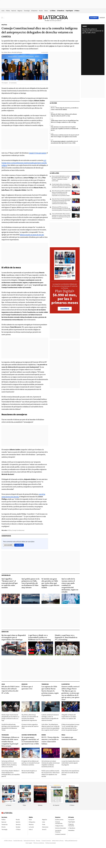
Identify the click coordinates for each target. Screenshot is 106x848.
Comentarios (13, 82)
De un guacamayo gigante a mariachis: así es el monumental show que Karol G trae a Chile (64, 142)
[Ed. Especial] (56, 803)
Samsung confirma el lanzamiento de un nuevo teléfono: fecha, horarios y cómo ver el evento (9, 763)
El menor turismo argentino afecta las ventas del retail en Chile (30, 726)
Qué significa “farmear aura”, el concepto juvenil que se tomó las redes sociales (10, 583)
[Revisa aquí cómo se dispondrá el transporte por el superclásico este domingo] (14, 648)
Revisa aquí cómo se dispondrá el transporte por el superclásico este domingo (14, 637)
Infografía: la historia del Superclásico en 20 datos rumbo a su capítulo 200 (69, 716)
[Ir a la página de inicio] (53, 17)
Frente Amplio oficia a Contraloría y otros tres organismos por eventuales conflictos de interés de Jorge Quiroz (61, 185)
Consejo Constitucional (18, 530)
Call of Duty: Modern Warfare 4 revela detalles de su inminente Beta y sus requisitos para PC (11, 773)
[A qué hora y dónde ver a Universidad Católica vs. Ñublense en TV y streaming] (40, 648)
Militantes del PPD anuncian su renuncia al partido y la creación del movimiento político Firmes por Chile (61, 208)
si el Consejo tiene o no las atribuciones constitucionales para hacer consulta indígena (24, 162)
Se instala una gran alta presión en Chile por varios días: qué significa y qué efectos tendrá (50, 583)
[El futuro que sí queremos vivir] (31, 706)
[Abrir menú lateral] (2, 17)
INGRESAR (102, 17)
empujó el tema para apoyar (37, 153)
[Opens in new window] (40, 803)
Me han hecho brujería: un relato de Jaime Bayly (29, 771)
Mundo (41, 10)
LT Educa (76, 10)
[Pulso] (24, 803)
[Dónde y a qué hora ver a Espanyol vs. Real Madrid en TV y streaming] (67, 648)
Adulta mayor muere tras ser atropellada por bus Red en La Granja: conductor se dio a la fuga (64, 121)
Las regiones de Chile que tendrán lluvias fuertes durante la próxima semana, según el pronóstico (50, 691)
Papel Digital (69, 10)
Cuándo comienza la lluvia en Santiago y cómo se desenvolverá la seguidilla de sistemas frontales (50, 717)
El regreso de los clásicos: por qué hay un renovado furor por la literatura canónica (30, 763)
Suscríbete (19, 545)
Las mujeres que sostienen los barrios (69, 738)
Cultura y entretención (29, 735)
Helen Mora (7, 52)
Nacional (13, 10)
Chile (3, 684)
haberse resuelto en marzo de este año (32, 235)
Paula (63, 735)
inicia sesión (8, 545)
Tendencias (45, 684)
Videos (46, 10)
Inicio (3, 10)
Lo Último (52, 10)
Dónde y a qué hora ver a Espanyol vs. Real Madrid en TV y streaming (66, 637)
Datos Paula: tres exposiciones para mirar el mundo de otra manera (70, 772)
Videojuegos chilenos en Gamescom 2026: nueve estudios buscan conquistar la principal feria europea (10, 742)
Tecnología (27, 10)
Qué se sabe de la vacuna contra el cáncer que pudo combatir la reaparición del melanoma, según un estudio (70, 585)
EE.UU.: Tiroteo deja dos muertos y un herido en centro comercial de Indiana (64, 108)
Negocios (20, 10)
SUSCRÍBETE (64, 309)
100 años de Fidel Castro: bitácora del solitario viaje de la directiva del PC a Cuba (64, 115)
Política (8, 10)
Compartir (5, 82)
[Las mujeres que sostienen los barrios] (71, 753)
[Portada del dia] (64, 279)
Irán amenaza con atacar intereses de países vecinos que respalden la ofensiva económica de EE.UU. (64, 128)
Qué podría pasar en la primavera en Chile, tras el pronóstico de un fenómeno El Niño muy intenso (30, 583)
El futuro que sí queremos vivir (27, 688)
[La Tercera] (9, 803)
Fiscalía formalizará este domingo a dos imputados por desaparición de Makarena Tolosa (10, 727)
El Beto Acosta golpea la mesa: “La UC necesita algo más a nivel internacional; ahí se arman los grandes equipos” (70, 727)
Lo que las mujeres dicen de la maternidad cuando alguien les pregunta (70, 763)
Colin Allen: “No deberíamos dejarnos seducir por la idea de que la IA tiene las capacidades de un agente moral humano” (50, 727)
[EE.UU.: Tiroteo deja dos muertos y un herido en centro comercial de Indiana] (51, 753)
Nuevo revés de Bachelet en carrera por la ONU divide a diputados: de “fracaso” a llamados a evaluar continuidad (61, 178)
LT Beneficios (60, 10)
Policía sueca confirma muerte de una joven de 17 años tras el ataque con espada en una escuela (65, 135)
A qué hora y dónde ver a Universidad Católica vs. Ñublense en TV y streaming (39, 637)
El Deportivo (34, 10)
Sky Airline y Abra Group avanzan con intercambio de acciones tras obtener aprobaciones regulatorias (30, 717)
